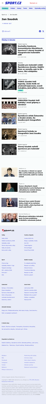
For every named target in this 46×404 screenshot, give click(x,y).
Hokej (19, 8)
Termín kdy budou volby (8, 245)
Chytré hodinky (20, 345)
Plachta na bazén (10, 326)
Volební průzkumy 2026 (8, 240)
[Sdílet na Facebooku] (40, 31)
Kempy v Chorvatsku (7, 288)
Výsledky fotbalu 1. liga (8, 265)
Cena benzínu (33, 310)
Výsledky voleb (6, 243)
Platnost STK (27, 299)
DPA (33, 380)
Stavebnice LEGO (16, 342)
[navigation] (2, 3)
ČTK (30, 380)
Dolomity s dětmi (6, 299)
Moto (31, 8)
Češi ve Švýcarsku (6, 295)
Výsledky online (40, 8)
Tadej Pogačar (28, 245)
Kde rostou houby (24, 310)
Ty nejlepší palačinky (30, 263)
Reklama (4, 367)
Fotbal (13, 8)
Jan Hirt (26, 243)
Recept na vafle (28, 272)
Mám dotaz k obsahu (30, 360)
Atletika (20, 63)
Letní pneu (35, 342)
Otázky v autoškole (29, 297)
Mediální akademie (29, 362)
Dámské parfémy (26, 342)
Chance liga (5, 263)
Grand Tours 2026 (29, 250)
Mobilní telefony (6, 342)
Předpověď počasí (13, 310)
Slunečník (26, 326)
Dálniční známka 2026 (30, 290)
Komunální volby (6, 250)
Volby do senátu (6, 247)
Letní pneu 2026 (28, 288)
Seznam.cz (33, 3)
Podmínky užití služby (30, 355)
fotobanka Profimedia (7, 381)
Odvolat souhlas (28, 365)
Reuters (37, 380)
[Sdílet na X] (43, 31)
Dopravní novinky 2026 (30, 292)
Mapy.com (4, 310)
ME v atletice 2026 (7, 270)
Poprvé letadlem (6, 290)
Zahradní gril (19, 329)
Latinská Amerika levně (8, 297)
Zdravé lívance (28, 268)
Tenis (25, 8)
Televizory (12, 345)
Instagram (4, 362)
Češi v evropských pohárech (9, 313)
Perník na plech (28, 275)
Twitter (4, 365)
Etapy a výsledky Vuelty (30, 240)
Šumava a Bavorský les (8, 292)
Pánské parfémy (29, 345)
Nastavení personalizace (30, 367)
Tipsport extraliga (6, 268)
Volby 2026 (5, 238)
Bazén (3, 326)
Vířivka (25, 329)
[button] (9, 49)
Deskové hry (5, 345)
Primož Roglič (28, 247)
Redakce (4, 355)
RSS (3, 358)
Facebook (4, 360)
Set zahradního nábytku (8, 329)
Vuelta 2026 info (28, 238)
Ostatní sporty (22, 44)
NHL (3, 275)
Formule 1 (4, 272)
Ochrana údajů (28, 358)
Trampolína (19, 326)
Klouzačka (32, 326)
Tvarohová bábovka (29, 270)
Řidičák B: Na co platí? (30, 295)
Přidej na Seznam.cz (7, 369)
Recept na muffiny (29, 265)
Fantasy (5, 8)
